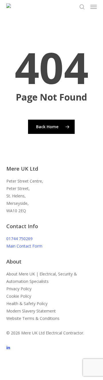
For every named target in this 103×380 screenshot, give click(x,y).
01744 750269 (19, 238)
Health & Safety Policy (26, 303)
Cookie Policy (18, 296)
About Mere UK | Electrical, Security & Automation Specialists (41, 277)
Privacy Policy (18, 288)
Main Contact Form (24, 246)
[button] (93, 7)
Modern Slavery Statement (31, 311)
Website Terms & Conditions (33, 318)
